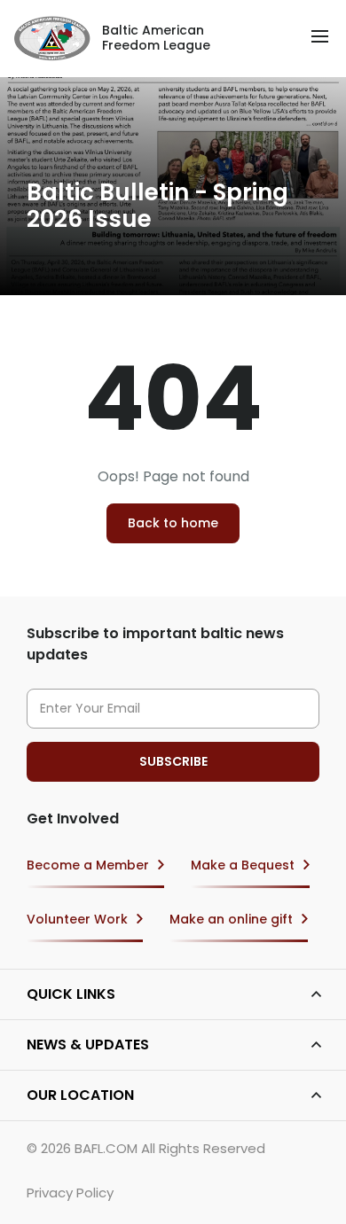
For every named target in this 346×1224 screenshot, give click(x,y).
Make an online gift (231, 919)
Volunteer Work (77, 919)
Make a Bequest (243, 865)
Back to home (173, 523)
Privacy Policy (70, 1192)
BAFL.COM (106, 1148)
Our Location (80, 1095)
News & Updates (88, 1044)
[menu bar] (320, 36)
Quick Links (71, 994)
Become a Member (88, 865)
